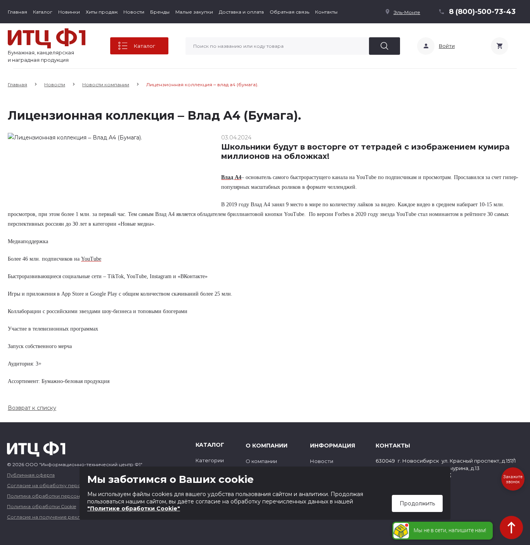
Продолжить (417, 503)
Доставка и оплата (241, 12)
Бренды (160, 12)
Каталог (42, 12)
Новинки (69, 12)
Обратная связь (289, 12)
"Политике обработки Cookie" (133, 508)
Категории (210, 460)
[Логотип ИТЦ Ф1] (46, 38)
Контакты (326, 12)
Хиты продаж (102, 12)
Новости (133, 12)
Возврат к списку (32, 407)
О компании (261, 461)
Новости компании (105, 84)
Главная (17, 12)
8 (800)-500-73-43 (482, 11)
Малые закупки (194, 12)
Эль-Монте (406, 12)
